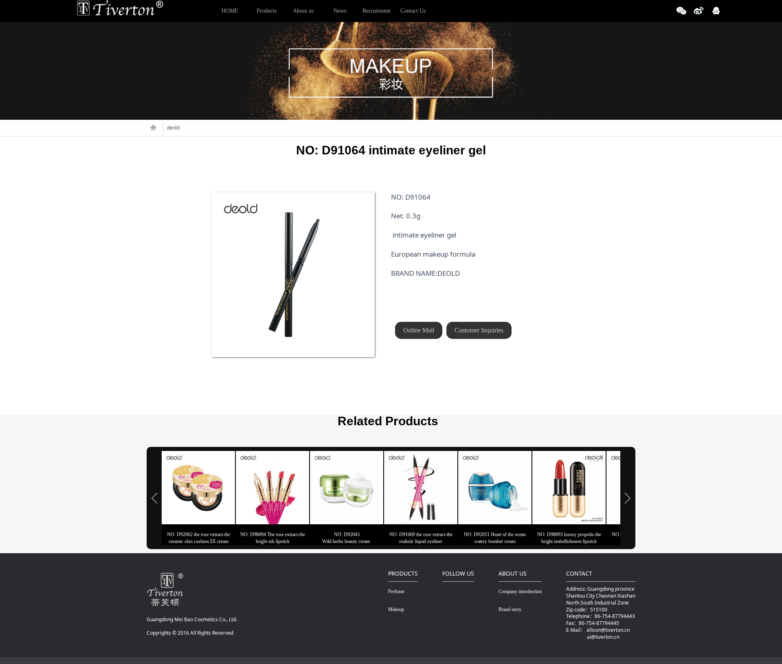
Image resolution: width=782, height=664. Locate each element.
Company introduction (520, 591)
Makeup (396, 609)
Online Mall (418, 330)
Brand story (510, 609)
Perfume (396, 591)
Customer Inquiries (479, 330)
